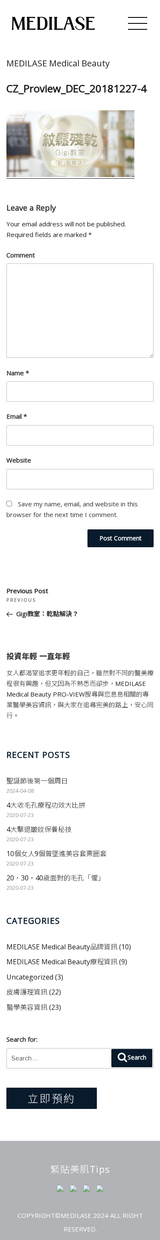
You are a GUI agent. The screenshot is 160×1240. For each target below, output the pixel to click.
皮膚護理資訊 (26, 992)
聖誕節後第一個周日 (37, 781)
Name (17, 373)
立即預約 (52, 1098)
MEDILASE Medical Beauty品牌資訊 (61, 946)
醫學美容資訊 (26, 1007)
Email (16, 416)
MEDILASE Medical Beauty (58, 63)
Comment (20, 255)
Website (18, 460)
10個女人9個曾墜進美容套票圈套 (56, 853)
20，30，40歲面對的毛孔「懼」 (55, 878)
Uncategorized (29, 977)
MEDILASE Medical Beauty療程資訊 (61, 961)
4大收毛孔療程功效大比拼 (45, 805)
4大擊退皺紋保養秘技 (39, 829)
